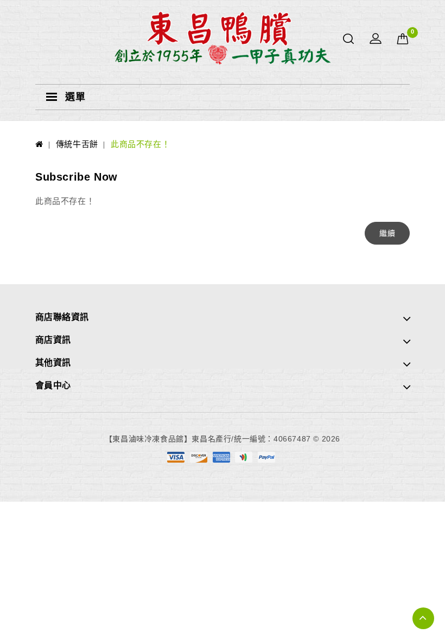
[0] (403, 39)
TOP (423, 618)
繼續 (387, 233)
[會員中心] (376, 39)
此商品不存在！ (140, 144)
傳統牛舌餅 (77, 144)
